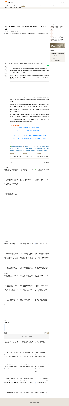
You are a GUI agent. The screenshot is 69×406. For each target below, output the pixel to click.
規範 (5, 332)
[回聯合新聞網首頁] (5, 2)
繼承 (11, 7)
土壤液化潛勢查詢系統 (56, 60)
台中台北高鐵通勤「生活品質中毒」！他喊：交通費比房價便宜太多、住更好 (29, 135)
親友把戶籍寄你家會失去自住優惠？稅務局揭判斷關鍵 (24, 133)
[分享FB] (5, 66)
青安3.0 (6, 7)
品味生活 (31, 5)
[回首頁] (8, 2)
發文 (18, 75)
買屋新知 (63, 5)
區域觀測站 (14, 5)
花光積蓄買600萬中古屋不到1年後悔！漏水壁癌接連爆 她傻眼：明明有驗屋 (29, 138)
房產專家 (39, 5)
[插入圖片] (45, 333)
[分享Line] (5, 69)
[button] (63, 2)
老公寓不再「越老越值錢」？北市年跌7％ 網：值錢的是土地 (26, 130)
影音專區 (55, 5)
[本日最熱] (64, 24)
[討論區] (5, 72)
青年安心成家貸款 (55, 58)
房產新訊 (6, 5)
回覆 (47, 332)
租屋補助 (15, 7)
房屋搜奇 (23, 5)
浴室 (20, 7)
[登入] (61, 2)
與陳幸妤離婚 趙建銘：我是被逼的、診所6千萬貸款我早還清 (26, 127)
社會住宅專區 (54, 55)
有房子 (47, 5)
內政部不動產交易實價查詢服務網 (58, 53)
